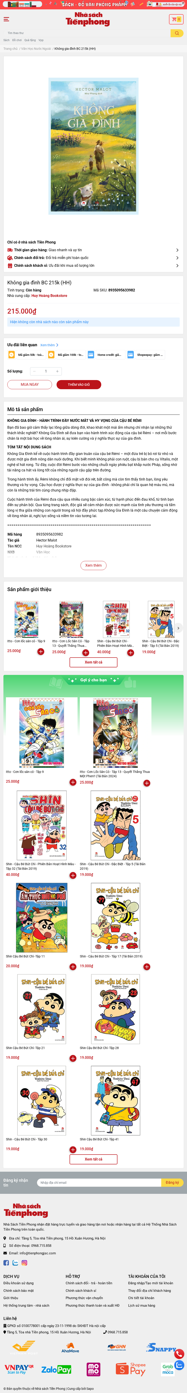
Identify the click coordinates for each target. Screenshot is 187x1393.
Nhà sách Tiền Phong (50, 1388)
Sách (6, 40)
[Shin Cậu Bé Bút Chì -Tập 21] (42, 1009)
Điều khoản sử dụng (18, 1283)
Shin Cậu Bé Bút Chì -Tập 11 (25, 956)
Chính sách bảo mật (18, 1291)
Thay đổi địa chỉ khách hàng (149, 1291)
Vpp (41, 40)
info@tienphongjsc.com (38, 1253)
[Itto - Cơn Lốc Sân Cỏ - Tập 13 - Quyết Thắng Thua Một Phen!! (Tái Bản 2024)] (71, 619)
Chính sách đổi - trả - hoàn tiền (89, 1283)
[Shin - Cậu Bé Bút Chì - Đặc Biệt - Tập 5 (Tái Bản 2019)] (161, 619)
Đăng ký (172, 1182)
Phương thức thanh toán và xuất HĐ (92, 1305)
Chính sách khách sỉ (81, 1291)
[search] (177, 33)
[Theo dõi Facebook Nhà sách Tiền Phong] (6, 1262)
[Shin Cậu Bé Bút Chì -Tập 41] (115, 1101)
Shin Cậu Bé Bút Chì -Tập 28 (99, 1048)
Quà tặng (30, 40)
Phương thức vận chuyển (84, 1298)
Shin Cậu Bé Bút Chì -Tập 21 (25, 1048)
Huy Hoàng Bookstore (49, 295)
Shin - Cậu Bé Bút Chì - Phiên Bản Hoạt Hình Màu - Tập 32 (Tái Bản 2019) (116, 645)
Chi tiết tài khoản (141, 1298)
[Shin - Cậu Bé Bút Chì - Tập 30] (42, 1101)
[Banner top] (93, 4)
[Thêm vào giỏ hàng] (40, 651)
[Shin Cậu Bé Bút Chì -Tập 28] (115, 1009)
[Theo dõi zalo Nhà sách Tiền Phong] (15, 1262)
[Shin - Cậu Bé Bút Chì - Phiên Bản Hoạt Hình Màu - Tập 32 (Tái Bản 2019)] (116, 619)
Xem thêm (93, 565)
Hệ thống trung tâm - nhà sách (26, 1305)
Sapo (90, 1388)
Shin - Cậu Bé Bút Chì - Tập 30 (26, 1139)
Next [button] (178, 628)
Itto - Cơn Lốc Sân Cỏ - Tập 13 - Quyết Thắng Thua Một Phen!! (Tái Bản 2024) (70, 645)
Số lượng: (15, 371)
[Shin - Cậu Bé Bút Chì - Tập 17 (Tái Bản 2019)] (115, 918)
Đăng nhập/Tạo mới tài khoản (150, 1283)
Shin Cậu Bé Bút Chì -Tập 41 (99, 1139)
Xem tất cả (93, 662)
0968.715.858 (41, 1246)
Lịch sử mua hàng (141, 1305)
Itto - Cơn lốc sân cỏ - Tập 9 (26, 641)
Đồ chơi (17, 40)
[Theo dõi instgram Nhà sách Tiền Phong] (24, 1262)
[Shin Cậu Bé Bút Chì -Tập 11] (42, 918)
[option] (93, 146)
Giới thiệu (10, 1298)
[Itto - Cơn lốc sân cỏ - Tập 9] (26, 619)
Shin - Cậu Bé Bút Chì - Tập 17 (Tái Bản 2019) (111, 956)
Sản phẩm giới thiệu (29, 589)
